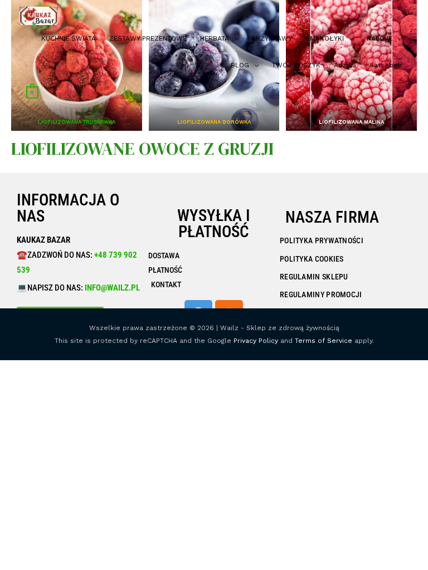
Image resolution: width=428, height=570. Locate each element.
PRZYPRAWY (272, 38)
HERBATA (214, 38)
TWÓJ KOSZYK (296, 65)
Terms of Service (323, 341)
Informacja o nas (68, 207)
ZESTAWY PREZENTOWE (148, 38)
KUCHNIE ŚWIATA (68, 38)
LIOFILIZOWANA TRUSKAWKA (76, 122)
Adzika (345, 65)
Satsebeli (385, 65)
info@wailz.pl (112, 288)
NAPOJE (379, 38)
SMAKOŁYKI (324, 38)
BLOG (240, 65)
